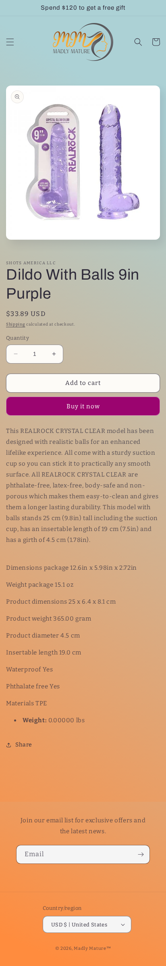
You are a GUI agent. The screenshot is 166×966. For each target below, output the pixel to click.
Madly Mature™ (92, 948)
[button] (10, 42)
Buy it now (83, 406)
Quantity (17, 338)
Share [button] (23, 744)
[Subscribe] (140, 854)
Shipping (15, 324)
